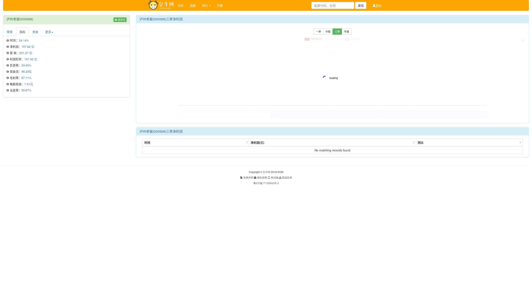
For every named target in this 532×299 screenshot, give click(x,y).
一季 (318, 31)
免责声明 (248, 177)
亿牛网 (266, 172)
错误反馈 (286, 177)
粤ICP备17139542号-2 (266, 183)
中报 (327, 31)
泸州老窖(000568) (19, 19)
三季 (337, 31)
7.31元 (28, 84)
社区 (181, 5)
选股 (193, 5)
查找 (361, 5)
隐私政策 (261, 177)
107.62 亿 (27, 46)
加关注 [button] (121, 19)
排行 (205, 5)
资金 (35, 32)
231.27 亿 (25, 53)
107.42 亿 (30, 59)
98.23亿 (26, 71)
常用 (9, 32)
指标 (22, 32)
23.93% (26, 65)
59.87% (26, 90)
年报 (346, 31)
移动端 (274, 177)
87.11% (26, 78)
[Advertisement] (66, 131)
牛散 (220, 5)
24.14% (24, 40)
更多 (48, 32)
